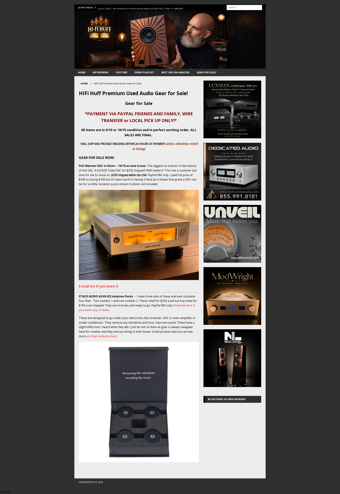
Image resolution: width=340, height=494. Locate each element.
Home (81, 72)
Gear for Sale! (206, 72)
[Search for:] (244, 7)
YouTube (121, 72)
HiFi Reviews (100, 72)
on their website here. (102, 336)
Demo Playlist (144, 72)
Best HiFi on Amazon (175, 72)
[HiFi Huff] (170, 66)
